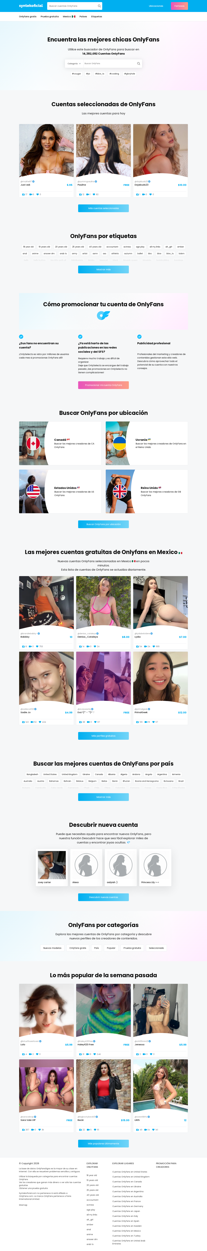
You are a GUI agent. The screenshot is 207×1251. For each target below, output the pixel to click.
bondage (178, 260)
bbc (150, 253)
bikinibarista (77, 260)
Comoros (134, 787)
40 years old (95, 246)
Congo (148, 787)
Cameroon (73, 787)
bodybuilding (162, 260)
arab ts (63, 253)
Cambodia (40, 787)
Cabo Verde (57, 787)
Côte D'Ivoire (178, 787)
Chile (96, 787)
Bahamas (54, 781)
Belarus (79, 781)
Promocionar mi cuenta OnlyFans (103, 385)
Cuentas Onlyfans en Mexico (126, 1230)
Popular (111, 948)
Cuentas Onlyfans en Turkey (126, 1235)
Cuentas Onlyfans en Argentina (127, 1191)
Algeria (124, 774)
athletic (115, 253)
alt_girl (168, 246)
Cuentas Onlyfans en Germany (127, 1206)
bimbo (91, 260)
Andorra (136, 774)
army (74, 253)
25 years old (78, 246)
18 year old (28, 246)
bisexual (104, 260)
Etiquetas (96, 16)
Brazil (181, 781)
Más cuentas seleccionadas (103, 208)
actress (127, 246)
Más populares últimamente (103, 1143)
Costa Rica (161, 787)
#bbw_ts (99, 73)
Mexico (67, 16)
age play (140, 246)
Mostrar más (103, 269)
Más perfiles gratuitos (103, 735)
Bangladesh (32, 774)
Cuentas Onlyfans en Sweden (127, 1226)
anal (25, 253)
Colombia (120, 787)
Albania (111, 774)
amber (180, 246)
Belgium (92, 781)
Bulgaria (26, 787)
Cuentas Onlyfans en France (126, 1201)
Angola (148, 774)
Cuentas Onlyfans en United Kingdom (131, 1176)
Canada (99, 774)
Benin (115, 781)
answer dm (49, 253)
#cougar (76, 73)
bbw (159, 253)
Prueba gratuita (50, 16)
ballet (140, 253)
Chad (86, 787)
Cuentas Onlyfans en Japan (126, 1211)
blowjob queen (130, 260)
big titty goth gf (58, 260)
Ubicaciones (156, 6)
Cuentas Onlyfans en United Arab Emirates (128, 1242)
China (107, 787)
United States (50, 774)
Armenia (176, 774)
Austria (40, 781)
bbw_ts (170, 253)
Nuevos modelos (52, 948)
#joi (88, 73)
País (96, 948)
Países (83, 16)
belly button (39, 260)
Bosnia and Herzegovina (147, 781)
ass (104, 253)
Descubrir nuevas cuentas (103, 897)
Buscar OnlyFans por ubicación (103, 524)
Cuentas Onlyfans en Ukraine (126, 1186)
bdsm (181, 253)
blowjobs (147, 260)
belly (26, 260)
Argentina (162, 774)
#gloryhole (129, 73)
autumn (128, 253)
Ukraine (86, 774)
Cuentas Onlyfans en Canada (127, 1181)
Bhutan (126, 781)
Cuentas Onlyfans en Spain (125, 1221)
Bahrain (67, 781)
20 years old (61, 246)
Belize (104, 781)
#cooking (114, 73)
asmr (95, 253)
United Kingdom (69, 774)
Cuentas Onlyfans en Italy (125, 1216)
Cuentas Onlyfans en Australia (127, 1196)
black (115, 260)
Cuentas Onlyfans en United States (129, 1171)
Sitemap (23, 1205)
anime (35, 253)
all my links (155, 246)
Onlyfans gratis (27, 16)
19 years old (44, 246)
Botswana (168, 781)
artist (84, 253)
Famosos (179, 6)
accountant (112, 246)
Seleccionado (156, 948)
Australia (28, 781)
